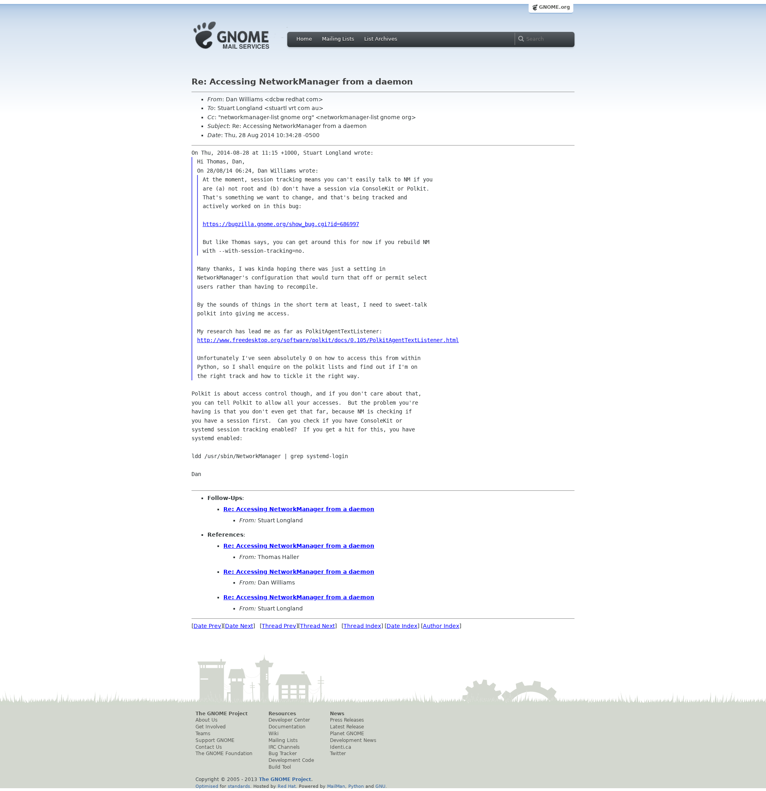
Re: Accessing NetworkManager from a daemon (298, 509)
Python (356, 786)
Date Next (239, 626)
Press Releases (347, 720)
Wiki (273, 733)
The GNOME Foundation (224, 753)
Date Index (402, 626)
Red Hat (287, 786)
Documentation (287, 727)
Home (304, 39)
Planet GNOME (347, 733)
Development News (353, 740)
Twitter (338, 753)
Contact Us (208, 747)
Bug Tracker (282, 753)
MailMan (336, 786)
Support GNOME (215, 740)
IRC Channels (284, 747)
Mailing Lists (338, 39)
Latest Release (347, 727)
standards (239, 786)
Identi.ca (340, 747)
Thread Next (317, 626)
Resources (282, 713)
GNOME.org (554, 7)
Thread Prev (279, 626)
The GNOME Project (221, 713)
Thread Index (362, 626)
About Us (206, 720)
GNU (380, 786)
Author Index (441, 626)
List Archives (380, 39)
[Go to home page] (243, 51)
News (337, 713)
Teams (202, 733)
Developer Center (289, 720)
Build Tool (279, 767)
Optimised (206, 786)
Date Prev (207, 626)
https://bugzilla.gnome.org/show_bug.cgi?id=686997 (281, 224)
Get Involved (210, 727)
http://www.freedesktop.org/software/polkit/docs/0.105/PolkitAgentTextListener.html (328, 340)
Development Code (291, 760)
